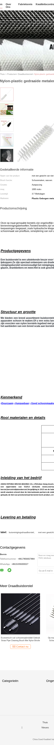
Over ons (8, 5)
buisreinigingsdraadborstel (21, 532)
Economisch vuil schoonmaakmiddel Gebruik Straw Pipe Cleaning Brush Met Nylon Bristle (20, 639)
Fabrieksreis (25, 4)
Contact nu (22, 646)
